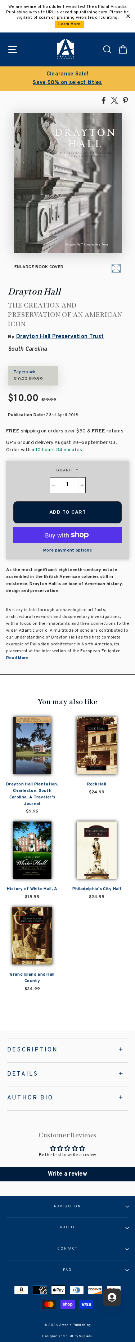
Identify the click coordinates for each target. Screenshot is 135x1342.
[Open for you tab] (112, 1297)
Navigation (67, 1206)
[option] (67, 78)
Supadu (86, 1336)
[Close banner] (128, 16)
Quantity (67, 471)
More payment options (67, 550)
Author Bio (30, 1098)
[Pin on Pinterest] (125, 100)
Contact (67, 1249)
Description (32, 1050)
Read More (17, 658)
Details (22, 1074)
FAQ (67, 1270)
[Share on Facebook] (103, 100)
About (67, 1227)
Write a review (67, 1174)
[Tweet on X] (114, 100)
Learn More (69, 24)
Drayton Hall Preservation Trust (60, 336)
